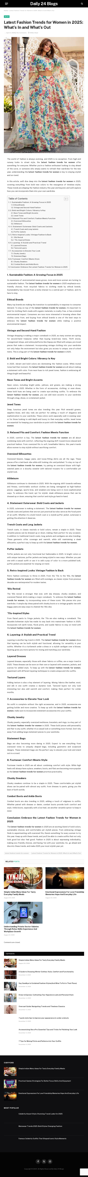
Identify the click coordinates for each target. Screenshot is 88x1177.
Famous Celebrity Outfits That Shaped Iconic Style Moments (42, 1139)
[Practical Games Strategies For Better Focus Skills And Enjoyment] (10, 1084)
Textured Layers (20, 248)
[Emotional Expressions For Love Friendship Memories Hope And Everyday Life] (64, 878)
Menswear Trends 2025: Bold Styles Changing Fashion (40, 1126)
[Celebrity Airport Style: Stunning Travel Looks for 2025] (10, 1116)
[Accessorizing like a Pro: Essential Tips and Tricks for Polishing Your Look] (10, 1032)
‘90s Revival (18, 237)
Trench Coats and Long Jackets (26, 229)
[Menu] (6, 3)
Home (6, 10)
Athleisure (18, 224)
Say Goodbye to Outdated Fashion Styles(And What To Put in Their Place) (48, 983)
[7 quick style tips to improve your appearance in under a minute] (10, 1021)
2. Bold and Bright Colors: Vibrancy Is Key (27, 210)
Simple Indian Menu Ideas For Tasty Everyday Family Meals (20, 893)
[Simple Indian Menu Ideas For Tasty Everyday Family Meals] (23, 878)
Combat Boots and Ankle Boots (26, 264)
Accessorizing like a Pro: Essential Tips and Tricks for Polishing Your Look (48, 1030)
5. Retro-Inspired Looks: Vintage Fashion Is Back (30, 235)
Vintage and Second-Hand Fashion (27, 207)
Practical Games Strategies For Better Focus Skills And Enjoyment (45, 1081)
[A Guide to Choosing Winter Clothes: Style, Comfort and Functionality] (10, 974)
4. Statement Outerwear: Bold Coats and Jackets (31, 226)
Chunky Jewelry (20, 253)
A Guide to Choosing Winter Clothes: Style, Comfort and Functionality (46, 972)
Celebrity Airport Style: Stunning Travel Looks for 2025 (40, 1114)
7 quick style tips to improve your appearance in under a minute (44, 1018)
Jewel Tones (18, 216)
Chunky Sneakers (20, 262)
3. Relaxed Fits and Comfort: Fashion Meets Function (32, 218)
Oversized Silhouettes (22, 221)
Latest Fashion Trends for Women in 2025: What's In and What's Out (56, 853)
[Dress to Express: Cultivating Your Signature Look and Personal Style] (10, 997)
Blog (7, 16)
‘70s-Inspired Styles (22, 240)
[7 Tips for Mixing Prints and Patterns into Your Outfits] (10, 1044)
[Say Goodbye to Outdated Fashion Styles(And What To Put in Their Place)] (10, 986)
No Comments (22, 33)
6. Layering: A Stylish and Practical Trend (28, 243)
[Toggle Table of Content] (64, 199)
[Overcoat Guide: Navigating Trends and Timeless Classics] (10, 1009)
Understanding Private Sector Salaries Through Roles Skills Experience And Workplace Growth (21, 929)
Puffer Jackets (20, 232)
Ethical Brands (19, 205)
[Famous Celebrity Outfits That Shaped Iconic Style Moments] (10, 1141)
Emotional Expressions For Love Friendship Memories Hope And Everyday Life (64, 893)
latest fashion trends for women (17, 853)
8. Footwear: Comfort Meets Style (24, 259)
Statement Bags (20, 256)
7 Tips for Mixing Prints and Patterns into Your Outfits (40, 1041)
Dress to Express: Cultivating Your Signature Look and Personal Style (46, 995)
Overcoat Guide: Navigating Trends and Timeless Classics (42, 1006)
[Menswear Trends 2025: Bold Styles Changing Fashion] (10, 1129)
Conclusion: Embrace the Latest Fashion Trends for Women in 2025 (38, 267)
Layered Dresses (20, 245)
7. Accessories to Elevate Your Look (25, 251)
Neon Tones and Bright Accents (26, 213)
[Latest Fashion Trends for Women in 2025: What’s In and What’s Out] (44, 152)
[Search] (82, 3)
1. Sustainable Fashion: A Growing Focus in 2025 (30, 202)
